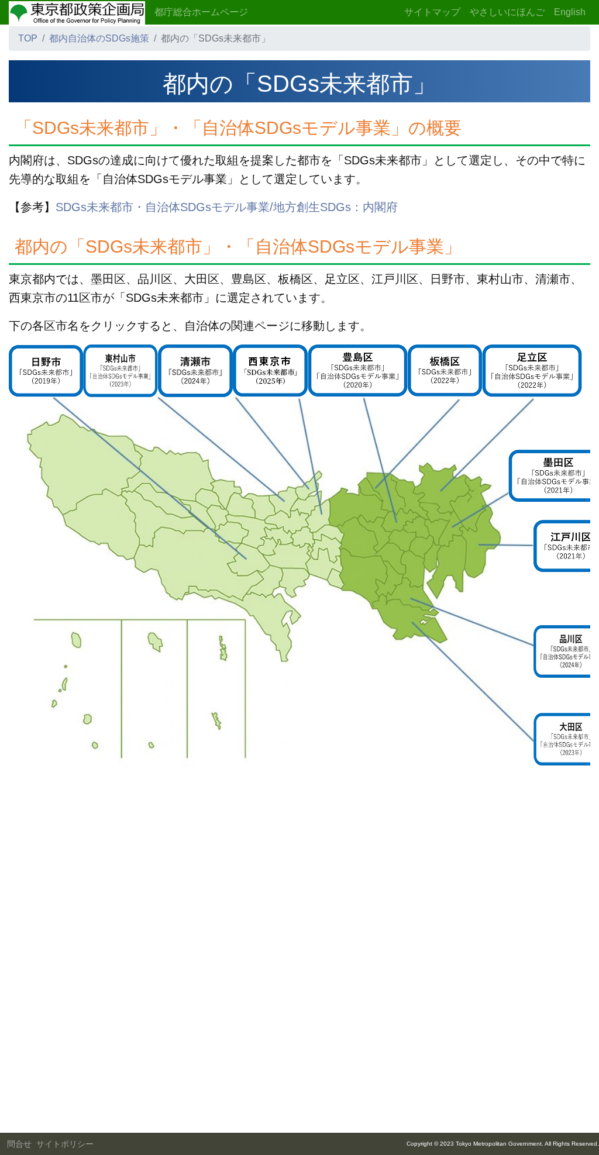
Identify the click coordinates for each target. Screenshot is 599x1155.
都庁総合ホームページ (201, 12)
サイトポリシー (65, 1144)
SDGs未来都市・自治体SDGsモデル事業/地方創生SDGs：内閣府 (227, 207)
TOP (27, 38)
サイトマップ (432, 12)
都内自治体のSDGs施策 (99, 38)
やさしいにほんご (507, 12)
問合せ (19, 1144)
